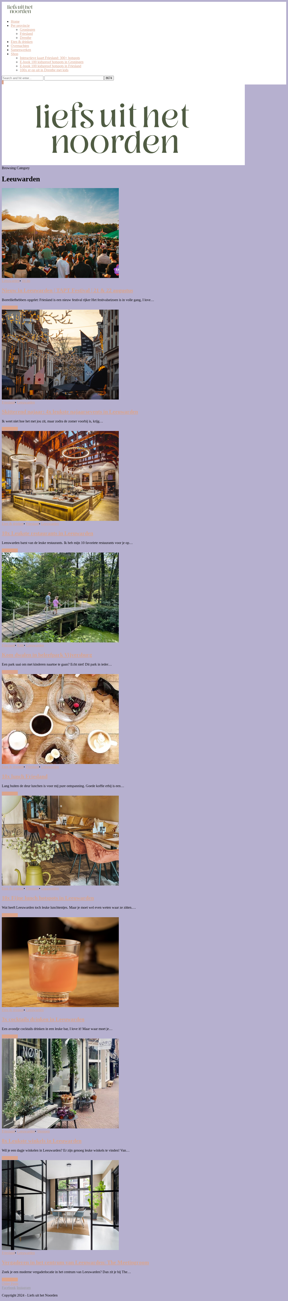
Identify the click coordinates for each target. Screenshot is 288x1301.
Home (15, 21)
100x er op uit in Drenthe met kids (44, 70)
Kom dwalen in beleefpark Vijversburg (47, 655)
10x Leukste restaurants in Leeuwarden (47, 533)
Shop (14, 54)
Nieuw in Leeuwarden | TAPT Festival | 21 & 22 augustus (67, 290)
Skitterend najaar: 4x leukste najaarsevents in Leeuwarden (70, 412)
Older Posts (10, 1283)
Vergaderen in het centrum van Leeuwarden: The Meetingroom (75, 1262)
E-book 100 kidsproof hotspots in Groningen (51, 62)
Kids (20, 645)
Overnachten (20, 46)
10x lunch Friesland (24, 776)
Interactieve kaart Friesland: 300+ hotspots (50, 58)
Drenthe (25, 38)
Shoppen (43, 1131)
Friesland (26, 34)
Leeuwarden (11, 281)
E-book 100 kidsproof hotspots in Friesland (50, 66)
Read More (10, 307)
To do (26, 281)
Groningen (27, 29)
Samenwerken (21, 50)
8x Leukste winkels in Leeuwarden (41, 1141)
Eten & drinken (22, 42)
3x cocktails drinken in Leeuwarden (43, 1019)
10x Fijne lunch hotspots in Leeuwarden (48, 898)
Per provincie (20, 25)
